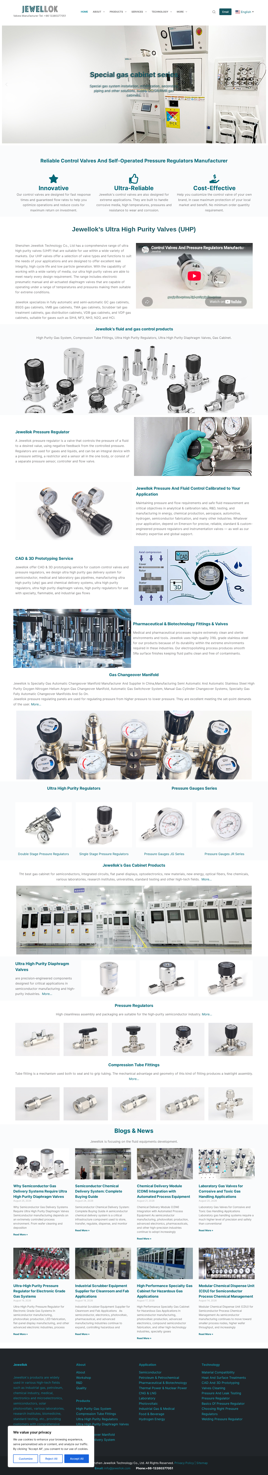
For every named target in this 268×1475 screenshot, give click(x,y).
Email (225, 11)
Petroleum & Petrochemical (159, 1378)
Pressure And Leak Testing (221, 1393)
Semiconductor (150, 1372)
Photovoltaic (148, 1403)
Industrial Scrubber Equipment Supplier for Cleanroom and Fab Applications (102, 1291)
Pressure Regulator (216, 1398)
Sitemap (202, 1463)
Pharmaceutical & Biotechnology (163, 1383)
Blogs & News (133, 1130)
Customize (26, 1458)
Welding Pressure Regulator (222, 1419)
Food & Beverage (151, 1414)
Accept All (76, 1458)
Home (84, 11)
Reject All (51, 1458)
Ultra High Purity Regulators (73, 788)
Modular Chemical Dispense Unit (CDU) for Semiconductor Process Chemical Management (226, 1291)
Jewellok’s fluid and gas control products (134, 329)
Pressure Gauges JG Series (164, 854)
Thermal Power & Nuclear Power (163, 1388)
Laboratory (147, 1398)
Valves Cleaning (213, 1388)
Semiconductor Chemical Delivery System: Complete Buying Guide (98, 1191)
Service (44, 558)
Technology (160, 11)
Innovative (54, 188)
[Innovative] (53, 179)
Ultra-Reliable (134, 188)
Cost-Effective (214, 188)
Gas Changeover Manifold (134, 674)
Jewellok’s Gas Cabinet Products (134, 865)
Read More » (20, 1234)
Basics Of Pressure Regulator (223, 1403)
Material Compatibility (218, 1372)
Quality (81, 1388)
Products (116, 11)
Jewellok (42, 432)
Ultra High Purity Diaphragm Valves (102, 1424)
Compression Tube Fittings (96, 1414)
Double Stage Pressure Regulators (43, 854)
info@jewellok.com (112, 1468)
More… (36, 704)
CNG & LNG (147, 1393)
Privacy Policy (184, 1463)
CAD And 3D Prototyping (220, 1383)
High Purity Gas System (93, 1409)
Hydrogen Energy (152, 1419)
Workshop (83, 1378)
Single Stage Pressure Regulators (104, 854)
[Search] (213, 11)
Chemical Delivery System (95, 1440)
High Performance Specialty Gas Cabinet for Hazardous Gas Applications (164, 1291)
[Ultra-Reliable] (134, 179)
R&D (79, 1383)
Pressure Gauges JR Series (224, 854)
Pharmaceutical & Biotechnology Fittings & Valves (180, 624)
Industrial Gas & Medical (157, 1409)
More (180, 11)
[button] (6, 84)
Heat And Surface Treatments (224, 1378)
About (97, 11)
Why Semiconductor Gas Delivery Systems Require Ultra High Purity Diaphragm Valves (40, 1191)
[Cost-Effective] (214, 179)
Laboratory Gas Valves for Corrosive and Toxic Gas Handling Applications (221, 1191)
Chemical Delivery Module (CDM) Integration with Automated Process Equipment (163, 1191)
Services (137, 11)
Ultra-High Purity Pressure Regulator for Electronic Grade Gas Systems (39, 1291)
